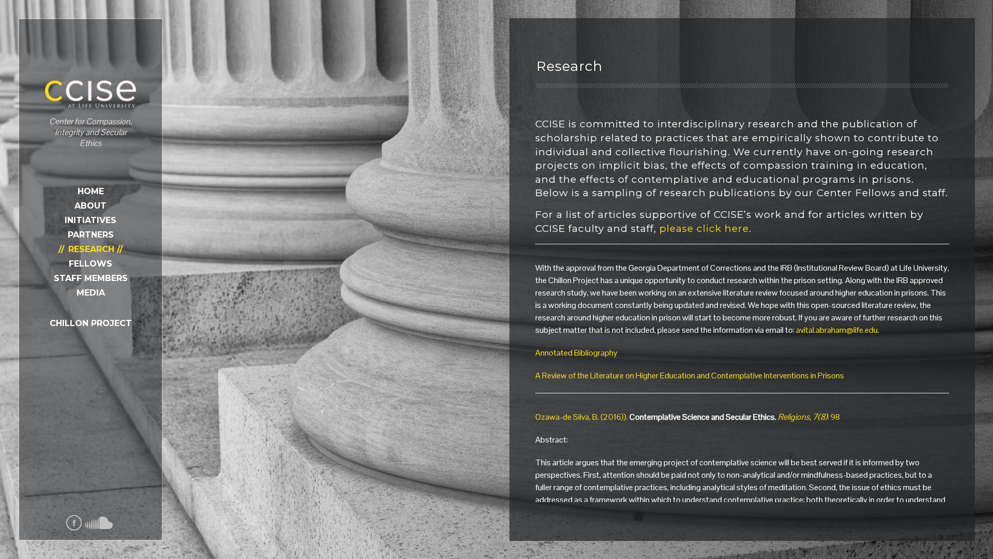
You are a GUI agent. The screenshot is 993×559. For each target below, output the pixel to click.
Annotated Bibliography (576, 352)
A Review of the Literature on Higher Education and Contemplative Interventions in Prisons (689, 375)
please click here (702, 228)
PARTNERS (91, 235)
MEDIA (91, 293)
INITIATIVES (90, 220)
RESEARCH (91, 249)
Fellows (90, 264)
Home (91, 191)
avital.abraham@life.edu (837, 330)
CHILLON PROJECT (91, 323)
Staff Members (91, 278)
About (90, 206)
